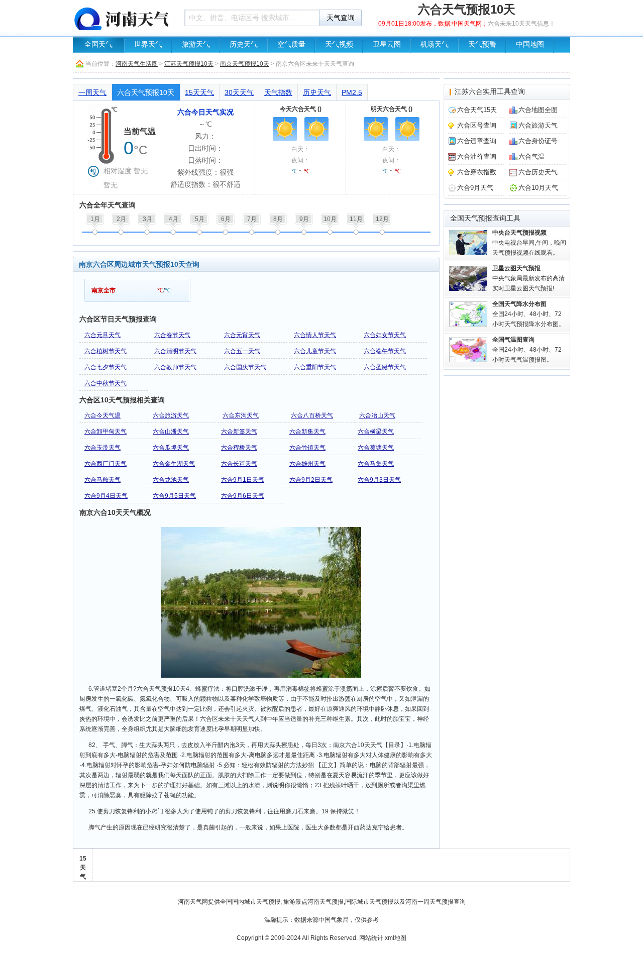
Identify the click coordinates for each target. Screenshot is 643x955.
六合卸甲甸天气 (105, 431)
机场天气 (434, 44)
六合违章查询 (476, 141)
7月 (252, 219)
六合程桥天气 (239, 447)
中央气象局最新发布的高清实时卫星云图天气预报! (528, 278)
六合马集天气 (376, 463)
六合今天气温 (102, 415)
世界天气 (148, 44)
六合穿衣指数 (476, 172)
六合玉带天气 (102, 447)
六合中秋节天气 (105, 383)
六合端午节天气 (385, 351)
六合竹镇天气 (307, 447)
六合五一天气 (242, 351)
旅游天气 (196, 44)
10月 (330, 219)
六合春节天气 (172, 335)
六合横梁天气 (376, 431)
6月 (226, 219)
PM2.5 (352, 92)
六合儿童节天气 (315, 351)
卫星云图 (387, 44)
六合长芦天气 (239, 463)
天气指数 (278, 92)
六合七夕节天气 (105, 367)
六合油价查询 (476, 156)
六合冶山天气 (377, 415)
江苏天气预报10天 (188, 63)
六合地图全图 (538, 110)
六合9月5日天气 (174, 495)
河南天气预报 (325, 901)
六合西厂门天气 (105, 463)
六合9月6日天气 (242, 495)
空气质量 (291, 44)
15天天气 (199, 92)
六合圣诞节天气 (385, 367)
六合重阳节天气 (315, 367)
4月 (173, 219)
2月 (121, 219)
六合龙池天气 (171, 479)
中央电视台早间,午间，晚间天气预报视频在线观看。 (529, 242)
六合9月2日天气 (311, 479)
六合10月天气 (538, 187)
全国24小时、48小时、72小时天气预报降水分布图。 (528, 314)
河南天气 (190, 901)
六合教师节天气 (175, 367)
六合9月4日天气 (106, 495)
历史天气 (244, 44)
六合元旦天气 (102, 335)
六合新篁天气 (239, 431)
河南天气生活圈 (137, 63)
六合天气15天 (477, 110)
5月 (199, 219)
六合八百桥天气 (312, 415)
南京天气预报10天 (244, 63)
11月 (356, 219)
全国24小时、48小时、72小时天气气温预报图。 (527, 349)
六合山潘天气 (171, 431)
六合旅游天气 (171, 415)
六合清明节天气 (175, 351)
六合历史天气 (538, 172)
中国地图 (530, 44)
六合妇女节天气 (385, 335)
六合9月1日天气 (242, 479)
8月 (278, 219)
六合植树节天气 (105, 351)
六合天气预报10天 (145, 92)
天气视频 (339, 44)
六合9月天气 (475, 187)
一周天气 (92, 92)
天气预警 (482, 44)
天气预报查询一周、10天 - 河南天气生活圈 (120, 17)
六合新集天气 (307, 431)
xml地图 (395, 937)
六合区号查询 (476, 125)
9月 (304, 219)
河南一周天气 (423, 901)
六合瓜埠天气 (171, 447)
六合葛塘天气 (376, 447)
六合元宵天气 (242, 335)
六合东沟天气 (241, 415)
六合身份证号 (538, 141)
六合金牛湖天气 (174, 463)
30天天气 (239, 92)
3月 (147, 219)
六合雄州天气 (307, 463)
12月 (382, 219)
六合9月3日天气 (379, 479)
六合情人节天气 (315, 335)
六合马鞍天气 (102, 479)
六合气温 (531, 156)
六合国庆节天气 (245, 367)
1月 (95, 219)
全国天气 (98, 44)
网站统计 (371, 937)
